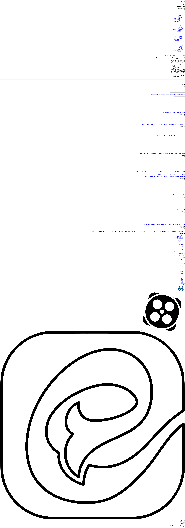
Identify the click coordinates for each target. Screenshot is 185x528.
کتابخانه (179, 25)
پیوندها (180, 27)
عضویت (179, 30)
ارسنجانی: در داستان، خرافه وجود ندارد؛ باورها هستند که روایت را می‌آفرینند (170, 209)
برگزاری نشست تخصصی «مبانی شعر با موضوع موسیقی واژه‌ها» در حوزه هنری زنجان (168, 194)
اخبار (182, 33)
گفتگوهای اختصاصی (177, 15)
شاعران (179, 17)
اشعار (180, 20)
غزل (182, 82)
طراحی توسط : (181, 526)
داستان (180, 43)
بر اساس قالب (176, 21)
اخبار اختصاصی (178, 13)
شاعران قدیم (177, 19)
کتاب (182, 24)
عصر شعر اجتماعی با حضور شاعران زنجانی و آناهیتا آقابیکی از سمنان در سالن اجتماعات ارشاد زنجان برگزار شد (163, 124)
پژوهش (179, 26)
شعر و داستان (180, 16)
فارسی (180, 82)
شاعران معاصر (176, 18)
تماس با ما (179, 31)
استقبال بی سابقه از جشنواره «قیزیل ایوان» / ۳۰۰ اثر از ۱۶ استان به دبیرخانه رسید (169, 135)
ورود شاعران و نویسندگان (176, 29)
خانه (182, 32)
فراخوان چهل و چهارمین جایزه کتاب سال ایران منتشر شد (174, 112)
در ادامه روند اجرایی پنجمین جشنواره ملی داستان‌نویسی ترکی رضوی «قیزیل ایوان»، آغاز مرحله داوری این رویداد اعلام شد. (162, 153)
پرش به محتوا (182, 0)
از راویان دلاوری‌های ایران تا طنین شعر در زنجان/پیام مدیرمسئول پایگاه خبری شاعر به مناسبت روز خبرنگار (164, 176)
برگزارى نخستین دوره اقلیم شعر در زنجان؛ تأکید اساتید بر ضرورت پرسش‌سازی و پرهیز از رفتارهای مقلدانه (164, 224)
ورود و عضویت (180, 28)
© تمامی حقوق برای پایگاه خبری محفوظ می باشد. (176, 525)
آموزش (179, 23)
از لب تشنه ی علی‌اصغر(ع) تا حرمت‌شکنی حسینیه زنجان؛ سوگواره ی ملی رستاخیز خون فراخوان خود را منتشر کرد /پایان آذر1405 (160, 171)
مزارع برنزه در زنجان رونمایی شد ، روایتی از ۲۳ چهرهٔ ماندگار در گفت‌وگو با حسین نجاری (168, 94)
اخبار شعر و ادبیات (178, 14)
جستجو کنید (183, 53)
